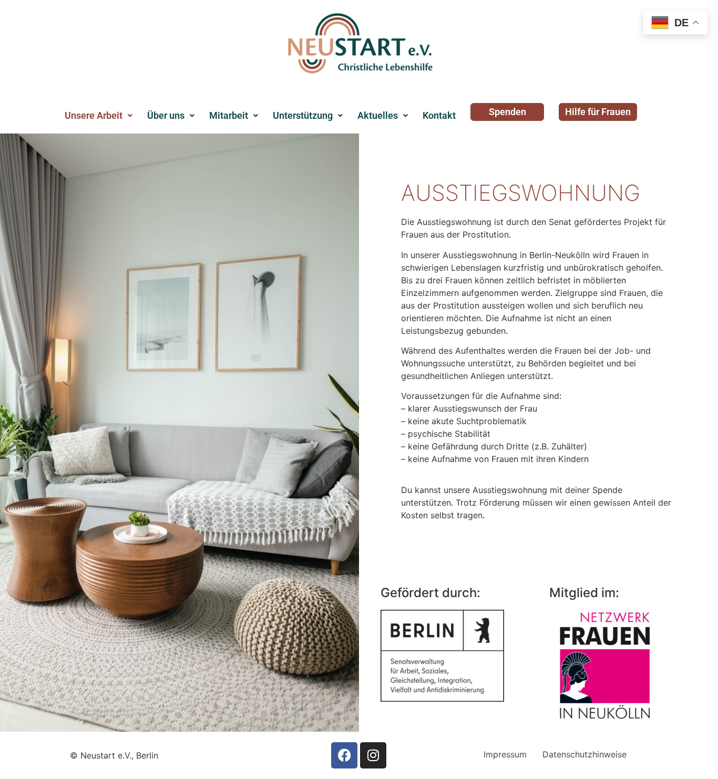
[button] (98, 115)
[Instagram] (373, 755)
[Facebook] (344, 755)
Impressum (505, 754)
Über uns (165, 115)
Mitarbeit (228, 115)
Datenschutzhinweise (584, 754)
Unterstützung (303, 115)
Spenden (507, 111)
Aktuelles (377, 115)
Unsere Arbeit (93, 115)
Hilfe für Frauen (598, 111)
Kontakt (439, 115)
